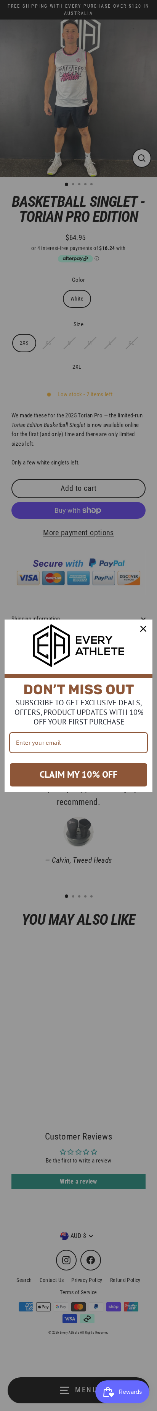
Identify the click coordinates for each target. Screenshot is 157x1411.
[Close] (143, 629)
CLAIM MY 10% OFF (78, 774)
